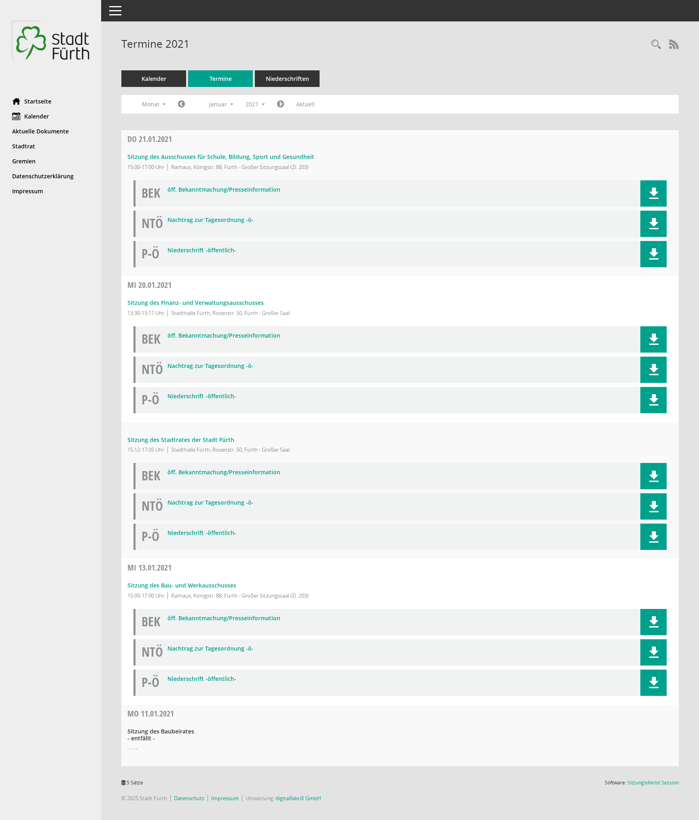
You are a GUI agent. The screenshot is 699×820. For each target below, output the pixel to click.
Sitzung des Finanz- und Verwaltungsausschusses (195, 302)
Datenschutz (189, 798)
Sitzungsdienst (653, 782)
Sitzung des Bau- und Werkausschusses (181, 585)
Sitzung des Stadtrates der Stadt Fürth (180, 440)
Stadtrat (23, 146)
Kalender (36, 116)
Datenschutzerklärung (43, 176)
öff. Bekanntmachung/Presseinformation (223, 189)
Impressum (27, 191)
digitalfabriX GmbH (298, 798)
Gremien (24, 161)
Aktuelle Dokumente (40, 131)
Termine (221, 78)
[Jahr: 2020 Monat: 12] (181, 104)
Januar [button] (219, 104)
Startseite (37, 101)
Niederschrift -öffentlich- (201, 250)
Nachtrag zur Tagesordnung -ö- (210, 220)
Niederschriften (287, 78)
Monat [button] (151, 104)
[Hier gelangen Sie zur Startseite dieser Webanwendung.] (50, 46)
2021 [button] (253, 104)
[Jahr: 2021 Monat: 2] (280, 104)
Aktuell (305, 104)
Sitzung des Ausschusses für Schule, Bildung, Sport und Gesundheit (220, 157)
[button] (653, 193)
